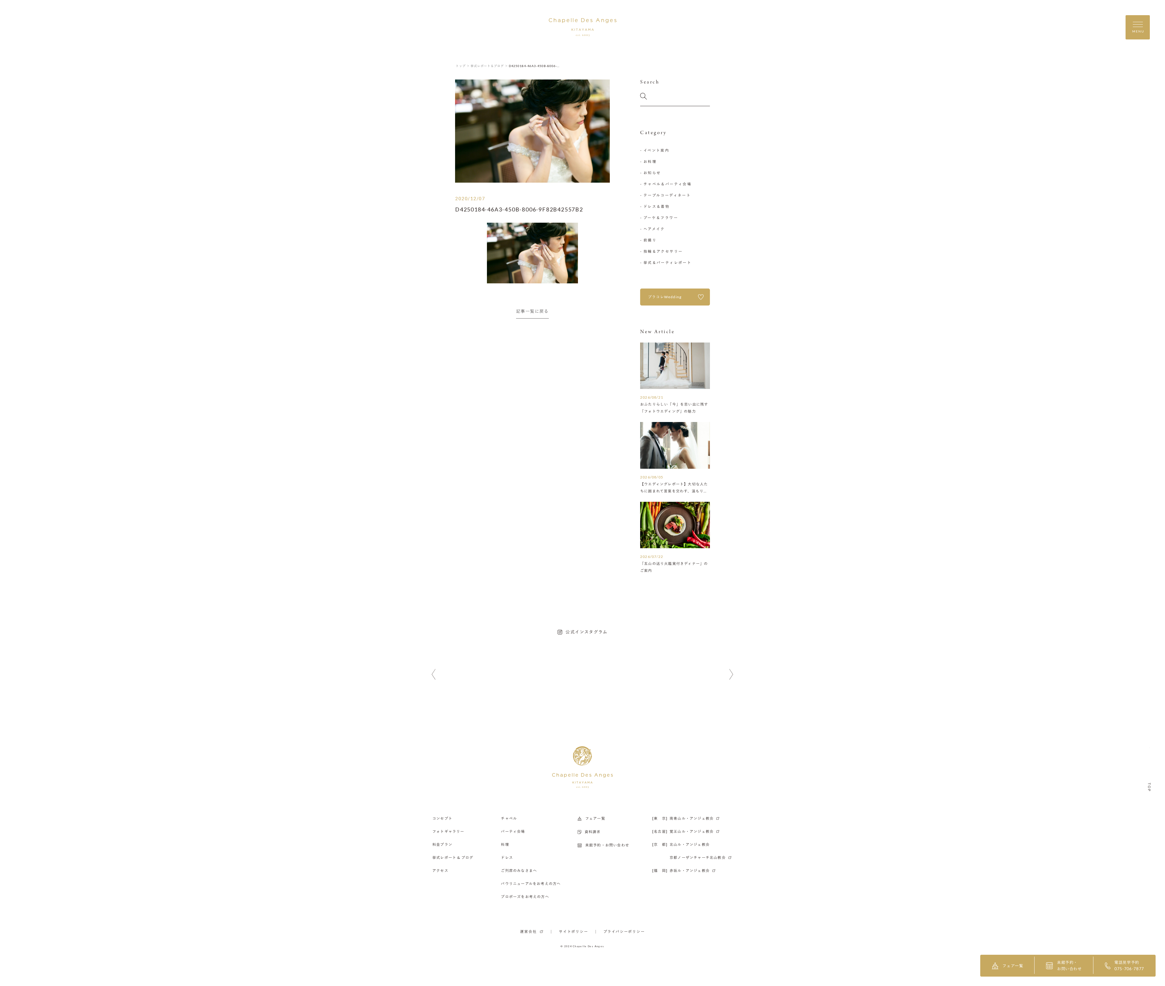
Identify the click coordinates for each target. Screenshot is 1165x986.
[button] (434, 674)
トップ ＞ (463, 65)
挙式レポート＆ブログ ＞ (489, 65)
